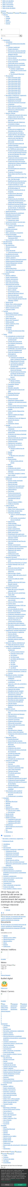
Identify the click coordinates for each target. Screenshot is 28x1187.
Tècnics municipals (8, 880)
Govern (5, 846)
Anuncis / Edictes (8, 867)
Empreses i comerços (9, 1091)
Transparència (7, 883)
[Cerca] (20, 36)
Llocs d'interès (7, 1120)
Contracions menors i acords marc (13, 878)
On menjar (6, 1122)
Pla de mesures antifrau (12, 860)
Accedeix (3, 959)
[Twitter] (3, 13)
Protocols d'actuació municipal (14, 856)
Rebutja (7, 1184)
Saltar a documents (7, 4)
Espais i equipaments (9, 1088)
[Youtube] (16, 13)
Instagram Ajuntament (14, 1008)
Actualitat (3, 1125)
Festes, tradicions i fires (10, 1118)
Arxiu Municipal (7, 1082)
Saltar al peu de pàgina (8, 8)
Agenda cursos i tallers (9, 937)
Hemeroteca (6, 1148)
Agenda (5, 936)
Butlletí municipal (8, 1141)
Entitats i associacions (9, 1090)
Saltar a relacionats (7, 6)
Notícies (5, 944)
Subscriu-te (4, 988)
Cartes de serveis (8, 1063)
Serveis (5, 1061)
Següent (8, 975)
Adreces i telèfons (8, 1086)
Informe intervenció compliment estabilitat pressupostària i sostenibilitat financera (14, 872)
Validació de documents (10, 1066)
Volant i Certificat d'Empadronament (13, 1070)
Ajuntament (7, 836)
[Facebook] (9, 13)
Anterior (3, 975)
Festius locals (7, 1097)
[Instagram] (23, 13)
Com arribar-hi (7, 1111)
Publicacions (6, 946)
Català (7, 16)
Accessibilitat (7, 1162)
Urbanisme (9, 858)
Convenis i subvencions (9, 876)
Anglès (7, 20)
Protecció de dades (8, 887)
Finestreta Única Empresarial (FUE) (13, 1081)
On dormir (6, 1123)
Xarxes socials (7, 1138)
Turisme (3, 1106)
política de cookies (15, 1179)
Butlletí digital (7, 1139)
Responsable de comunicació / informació (15, 1145)
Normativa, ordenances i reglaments (13, 838)
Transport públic (8, 1104)
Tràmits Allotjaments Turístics (11, 1074)
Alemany (8, 22)
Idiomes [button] (5, 15)
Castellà (8, 18)
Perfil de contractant (9, 881)
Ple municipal (7, 847)
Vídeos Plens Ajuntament (4, 1008)
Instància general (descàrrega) (12, 1072)
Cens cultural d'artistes (9, 1093)
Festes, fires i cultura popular (11, 1098)
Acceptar (20, 1184)
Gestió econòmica (8, 869)
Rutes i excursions (8, 1113)
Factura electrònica (8, 1079)
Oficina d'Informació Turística (11, 1109)
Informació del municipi (10, 1095)
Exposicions (6, 1134)
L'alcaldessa (6, 844)
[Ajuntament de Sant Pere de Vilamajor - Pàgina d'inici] (10, 31)
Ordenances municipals (12, 853)
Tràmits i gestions (8, 1068)
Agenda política (7, 941)
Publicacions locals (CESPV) (11, 1100)
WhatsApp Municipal (9, 1129)
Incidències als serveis (9, 1065)
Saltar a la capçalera (8, 1)
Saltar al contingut (7, 2)
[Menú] (1, 38)
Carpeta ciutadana (8, 1075)
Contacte (3, 11)
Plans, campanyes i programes (12, 885)
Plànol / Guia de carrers (10, 1102)
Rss (4, 1147)
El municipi (4, 1084)
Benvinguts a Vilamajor (9, 1107)
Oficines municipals (8, 1059)
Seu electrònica (7, 1057)
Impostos (6, 1077)
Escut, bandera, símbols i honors (12, 888)
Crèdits (5, 1155)
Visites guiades (7, 1116)
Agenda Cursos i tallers (9, 1136)
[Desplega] (12, 836)
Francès (8, 23)
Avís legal (6, 1161)
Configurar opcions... (6, 1181)
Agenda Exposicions (9, 939)
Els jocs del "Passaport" (10, 1115)
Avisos (5, 943)
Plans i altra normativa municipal (15, 862)
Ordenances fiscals (8, 841)
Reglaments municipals (12, 855)
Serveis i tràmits (5, 1056)
